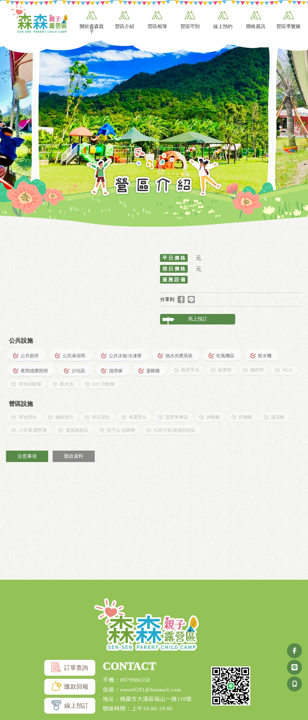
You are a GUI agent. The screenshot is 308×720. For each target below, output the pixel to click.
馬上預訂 (197, 318)
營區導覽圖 (288, 26)
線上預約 (223, 26)
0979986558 (135, 680)
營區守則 (190, 26)
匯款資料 (73, 456)
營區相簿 (157, 26)
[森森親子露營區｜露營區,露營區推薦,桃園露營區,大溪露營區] (39, 20)
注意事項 (27, 456)
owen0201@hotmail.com (150, 690)
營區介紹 (124, 26)
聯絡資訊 (255, 26)
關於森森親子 (92, 29)
